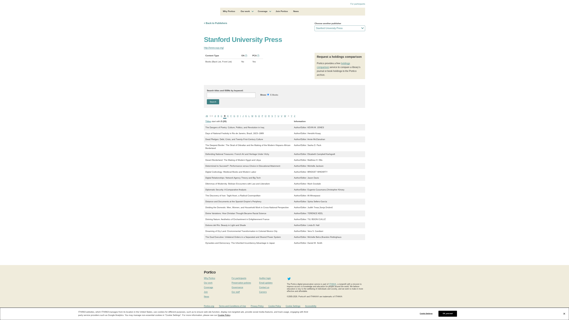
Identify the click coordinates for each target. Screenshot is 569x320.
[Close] (564, 313)
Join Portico (282, 11)
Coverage (262, 11)
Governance (237, 287)
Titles (208, 121)
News (296, 11)
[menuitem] (229, 12)
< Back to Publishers (215, 23)
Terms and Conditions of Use (232, 306)
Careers (263, 292)
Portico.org (209, 306)
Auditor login (265, 278)
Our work (245, 11)
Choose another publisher (328, 23)
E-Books (274, 95)
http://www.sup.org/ (214, 48)
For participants (357, 4)
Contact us (264, 287)
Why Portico (229, 11)
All (207, 116)
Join (206, 292)
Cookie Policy (274, 306)
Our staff (236, 292)
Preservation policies (241, 282)
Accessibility (310, 306)
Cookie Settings (293, 306)
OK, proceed (448, 314)
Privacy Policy (257, 306)
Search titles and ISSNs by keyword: (225, 90)
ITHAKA (332, 284)
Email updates (265, 282)
